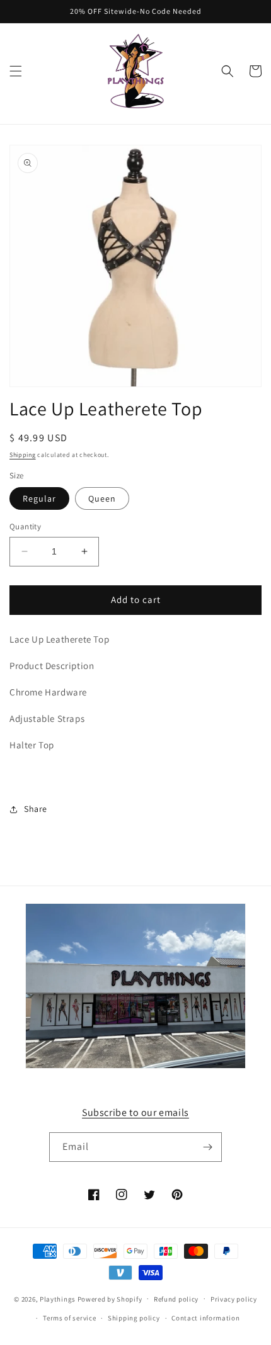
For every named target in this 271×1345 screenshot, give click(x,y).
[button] (16, 71)
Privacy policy (233, 1299)
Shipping (22, 455)
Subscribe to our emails (135, 1112)
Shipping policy (134, 1318)
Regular (39, 498)
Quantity (25, 526)
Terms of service (69, 1318)
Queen (102, 498)
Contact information (205, 1318)
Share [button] (35, 808)
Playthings (58, 1298)
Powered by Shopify (110, 1298)
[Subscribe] (207, 1147)
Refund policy (176, 1299)
